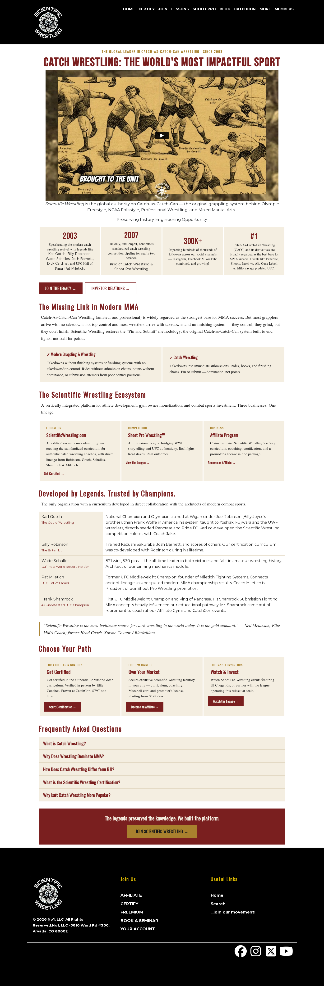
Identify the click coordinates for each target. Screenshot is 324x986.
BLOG (225, 9)
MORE (265, 9)
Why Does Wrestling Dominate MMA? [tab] (73, 756)
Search (218, 903)
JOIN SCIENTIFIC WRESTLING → (162, 831)
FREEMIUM (131, 912)
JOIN (162, 9)
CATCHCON (245, 9)
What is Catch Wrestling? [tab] (64, 743)
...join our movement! (233, 912)
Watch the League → (226, 701)
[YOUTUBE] (286, 954)
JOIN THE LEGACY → (60, 288)
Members (284, 9)
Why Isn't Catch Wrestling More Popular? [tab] (77, 794)
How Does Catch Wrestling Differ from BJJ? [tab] (78, 769)
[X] (271, 954)
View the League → (138, 462)
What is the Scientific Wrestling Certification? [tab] (81, 782)
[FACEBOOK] (240, 954)
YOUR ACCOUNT (137, 929)
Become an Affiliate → (222, 462)
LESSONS (180, 9)
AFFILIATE (131, 895)
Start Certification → (62, 706)
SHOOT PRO (204, 9)
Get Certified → (54, 473)
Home (129, 9)
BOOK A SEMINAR (139, 920)
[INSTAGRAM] (256, 954)
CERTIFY (147, 9)
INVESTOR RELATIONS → (111, 288)
